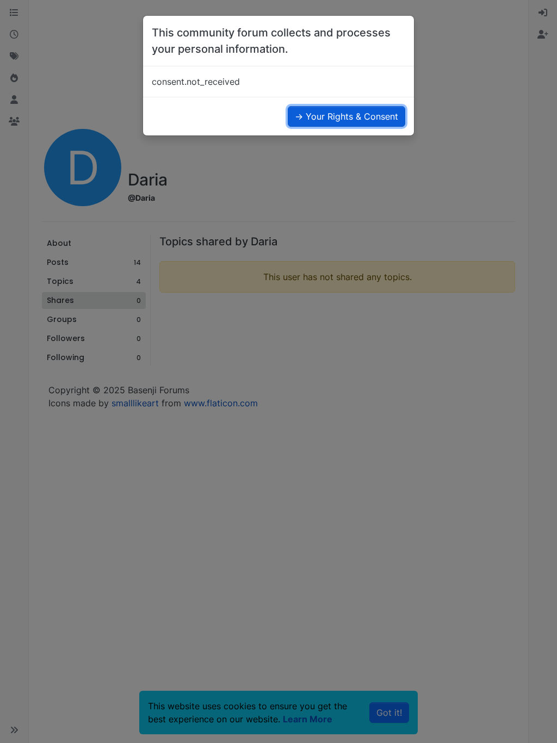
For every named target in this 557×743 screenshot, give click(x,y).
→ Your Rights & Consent (346, 116)
